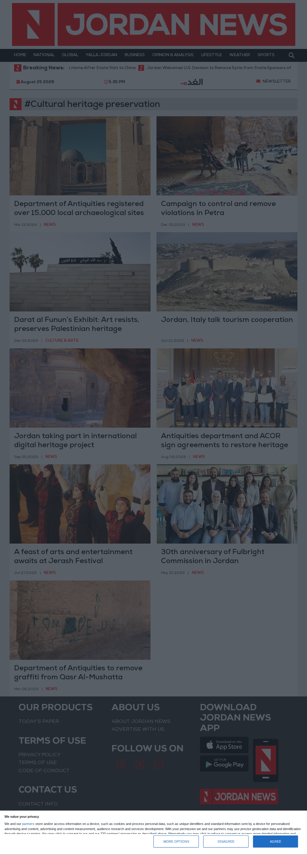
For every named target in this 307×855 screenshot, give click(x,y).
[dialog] (153, 833)
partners (28, 824)
